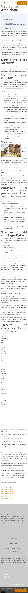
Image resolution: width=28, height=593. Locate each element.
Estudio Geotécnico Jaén (6, 498)
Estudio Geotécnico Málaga (7, 487)
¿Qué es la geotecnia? (10, 23)
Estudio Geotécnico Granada (7, 485)
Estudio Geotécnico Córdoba (7, 491)
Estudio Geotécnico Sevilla (7, 493)
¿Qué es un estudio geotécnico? (11, 22)
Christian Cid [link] (19, 584)
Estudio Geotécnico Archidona (8, 19)
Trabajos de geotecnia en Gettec (10, 28)
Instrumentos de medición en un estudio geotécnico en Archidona (15, 25)
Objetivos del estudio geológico (10, 26)
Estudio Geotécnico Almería (7, 489)
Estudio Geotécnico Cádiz (6, 495)
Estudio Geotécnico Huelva (7, 496)
